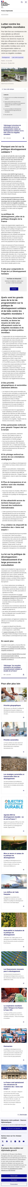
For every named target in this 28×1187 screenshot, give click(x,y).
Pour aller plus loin (8, 114)
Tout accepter (14, 1175)
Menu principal (25, 2)
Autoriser (14, 289)
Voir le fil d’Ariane (4, 14)
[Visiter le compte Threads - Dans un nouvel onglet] (11, 1141)
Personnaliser (14, 1184)
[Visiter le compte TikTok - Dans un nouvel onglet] (19, 1141)
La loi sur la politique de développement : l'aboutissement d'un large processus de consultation (13, 110)
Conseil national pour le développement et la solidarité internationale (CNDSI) (14, 596)
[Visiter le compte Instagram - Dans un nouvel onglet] (15, 1141)
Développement (6, 57)
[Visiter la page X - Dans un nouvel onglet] (2, 1141)
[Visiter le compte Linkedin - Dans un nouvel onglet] (2, 1145)
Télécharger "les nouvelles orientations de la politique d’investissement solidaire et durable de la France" (13, 668)
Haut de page (23, 1114)
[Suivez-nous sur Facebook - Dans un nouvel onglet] (6, 1141)
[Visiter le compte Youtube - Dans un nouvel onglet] (23, 1141)
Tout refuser (14, 1180)
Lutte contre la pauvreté (17, 57)
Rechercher (21, 2)
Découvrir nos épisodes (14, 1128)
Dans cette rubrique (9, 89)
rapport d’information (9, 632)
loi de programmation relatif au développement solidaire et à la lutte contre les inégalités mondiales (13, 648)
